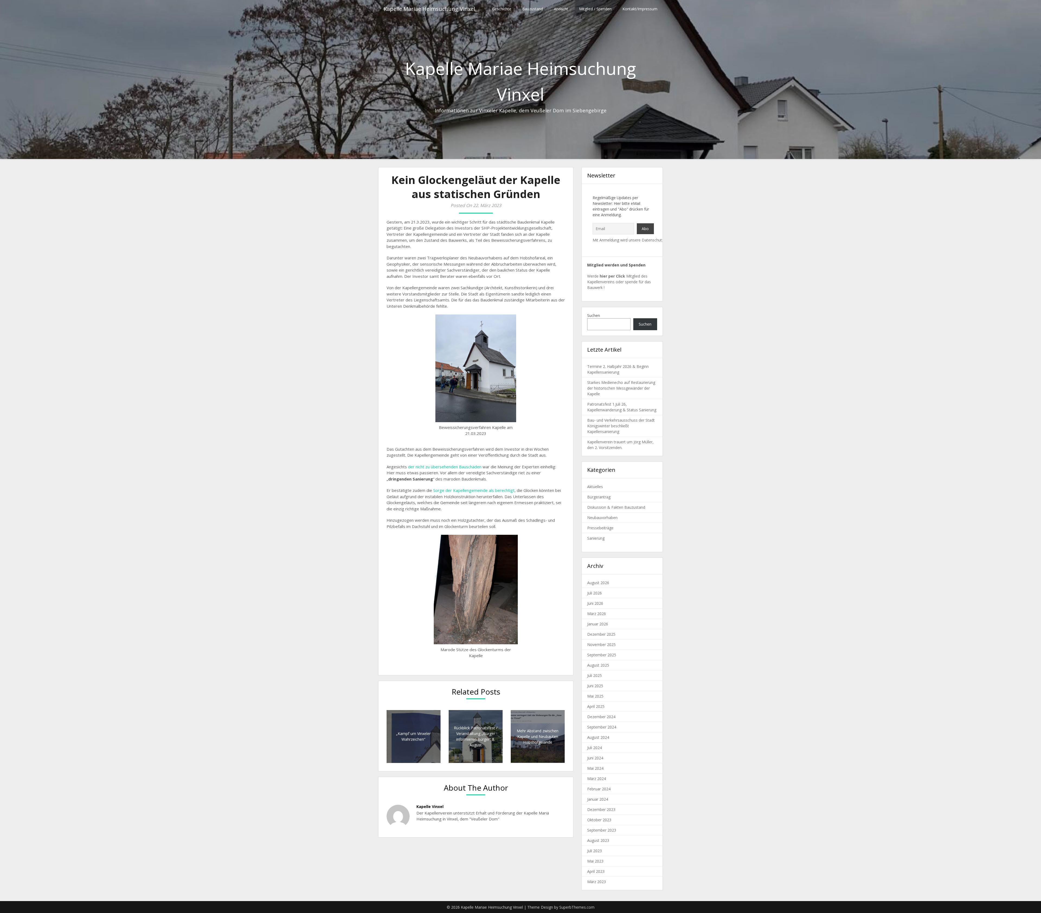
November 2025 (601, 644)
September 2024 (601, 727)
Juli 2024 (594, 747)
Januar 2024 (597, 799)
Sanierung (596, 538)
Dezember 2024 (601, 716)
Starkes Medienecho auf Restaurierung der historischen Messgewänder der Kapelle (621, 388)
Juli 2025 (594, 675)
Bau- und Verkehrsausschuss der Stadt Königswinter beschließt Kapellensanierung (621, 426)
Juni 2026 (595, 603)
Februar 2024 (599, 788)
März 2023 (596, 881)
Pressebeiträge (600, 527)
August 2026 (598, 582)
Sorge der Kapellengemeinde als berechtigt (474, 490)
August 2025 (598, 665)
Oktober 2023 (599, 819)
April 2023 (596, 871)
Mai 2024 (595, 768)
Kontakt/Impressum (639, 8)
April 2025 (596, 706)
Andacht (561, 8)
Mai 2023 (595, 861)
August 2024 (598, 737)
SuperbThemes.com (577, 907)
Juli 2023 (594, 850)
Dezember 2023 (601, 809)
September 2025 (601, 654)
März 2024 (596, 778)
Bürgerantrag (599, 497)
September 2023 (601, 830)
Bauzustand (532, 8)
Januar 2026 (597, 623)
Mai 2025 (595, 696)
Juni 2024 (595, 758)
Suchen (593, 315)
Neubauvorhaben (602, 517)
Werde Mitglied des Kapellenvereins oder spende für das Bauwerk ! (619, 281)
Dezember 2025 (601, 634)
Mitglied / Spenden (595, 8)
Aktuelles (595, 486)
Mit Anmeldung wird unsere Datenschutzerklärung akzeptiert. (646, 240)
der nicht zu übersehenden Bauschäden (444, 466)
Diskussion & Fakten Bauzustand (616, 507)
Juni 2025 (595, 685)
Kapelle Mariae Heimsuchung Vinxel (429, 8)
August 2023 (598, 840)
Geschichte (501, 8)
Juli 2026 (594, 593)
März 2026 (596, 613)
